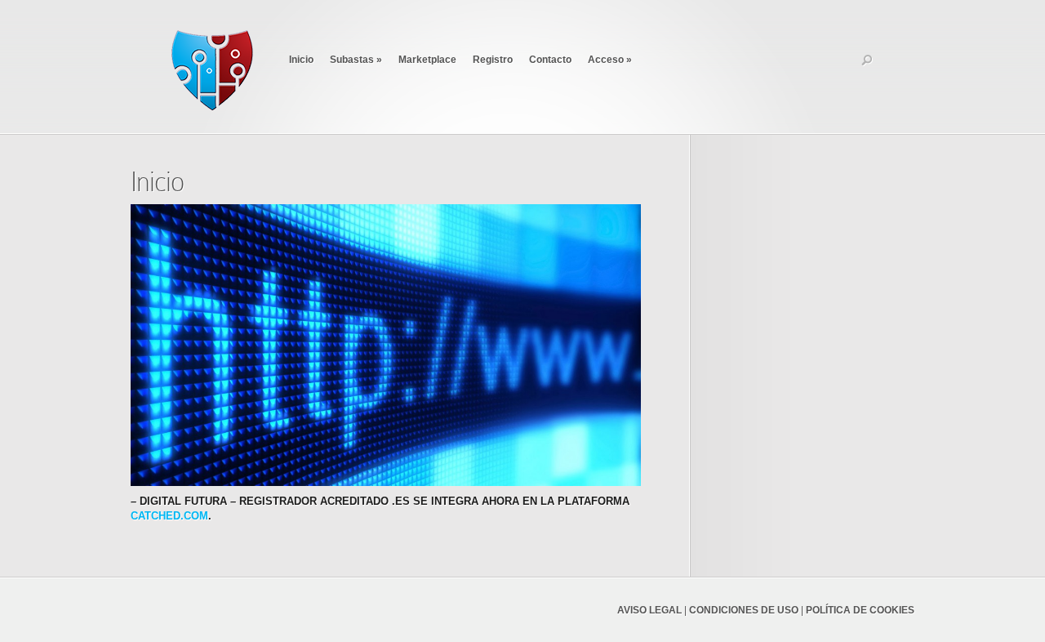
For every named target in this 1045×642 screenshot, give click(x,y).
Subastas (356, 59)
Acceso (610, 59)
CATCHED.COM (169, 516)
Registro (493, 59)
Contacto (550, 59)
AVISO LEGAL (649, 610)
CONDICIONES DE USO (743, 610)
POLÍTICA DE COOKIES (860, 610)
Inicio (301, 59)
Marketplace (427, 59)
